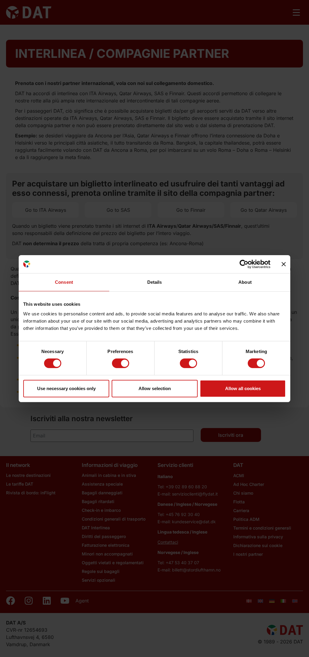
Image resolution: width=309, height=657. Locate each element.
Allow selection (155, 388)
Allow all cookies (243, 388)
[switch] (120, 363)
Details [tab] (154, 281)
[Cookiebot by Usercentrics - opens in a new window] (244, 263)
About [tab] (245, 281)
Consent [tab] (64, 281)
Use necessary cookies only (66, 388)
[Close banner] (284, 264)
